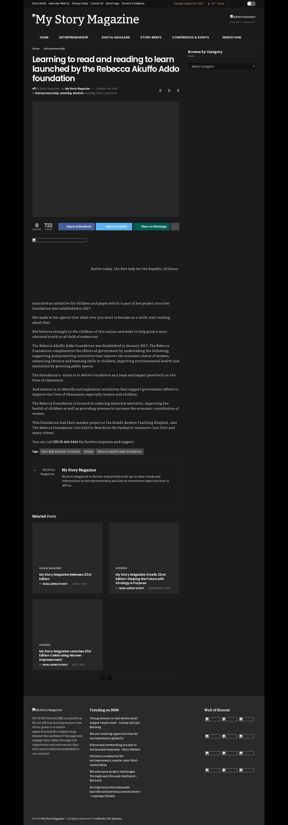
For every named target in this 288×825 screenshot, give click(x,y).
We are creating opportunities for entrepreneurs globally (114, 736)
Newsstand (231, 37)
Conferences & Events (190, 37)
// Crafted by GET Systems (106, 818)
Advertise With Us (59, 3)
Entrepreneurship (73, 37)
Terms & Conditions (133, 3)
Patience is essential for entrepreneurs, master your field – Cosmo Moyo (114, 761)
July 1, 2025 (78, 665)
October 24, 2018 (106, 88)
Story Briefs (39, 3)
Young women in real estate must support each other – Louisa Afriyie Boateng (115, 723)
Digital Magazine (116, 37)
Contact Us (97, 3)
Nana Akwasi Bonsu (55, 584)
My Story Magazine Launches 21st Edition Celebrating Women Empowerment (65, 655)
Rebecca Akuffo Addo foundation (120, 451)
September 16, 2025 (159, 588)
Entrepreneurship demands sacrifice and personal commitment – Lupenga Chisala (115, 792)
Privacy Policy (80, 3)
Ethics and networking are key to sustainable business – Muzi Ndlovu (115, 747)
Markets (78, 93)
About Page (112, 3)
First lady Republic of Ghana (61, 451)
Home (44, 37)
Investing (66, 93)
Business (121, 568)
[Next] (109, 678)
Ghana (88, 451)
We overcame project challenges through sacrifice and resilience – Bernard (113, 776)
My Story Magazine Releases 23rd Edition (65, 576)
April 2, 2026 (79, 584)
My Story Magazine (77, 88)
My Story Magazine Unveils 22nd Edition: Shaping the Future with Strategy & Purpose (140, 578)
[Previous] (102, 678)
